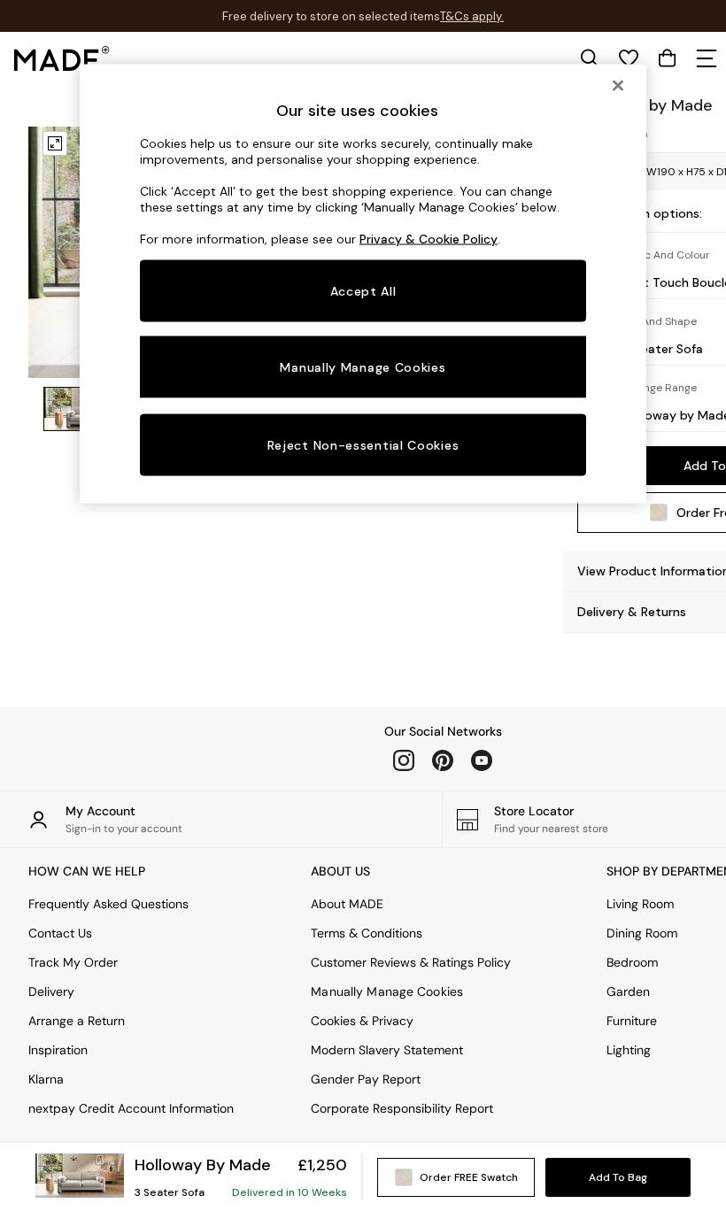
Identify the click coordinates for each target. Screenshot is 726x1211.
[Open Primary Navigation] (706, 58)
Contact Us (60, 933)
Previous (61, 249)
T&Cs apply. (472, 16)
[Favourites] (628, 58)
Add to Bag (618, 1177)
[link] (589, 58)
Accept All (363, 291)
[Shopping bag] (667, 58)
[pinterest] (442, 760)
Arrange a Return (76, 1021)
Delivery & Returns (631, 612)
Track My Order (73, 962)
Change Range (660, 388)
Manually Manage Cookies (387, 991)
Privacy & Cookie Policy (428, 239)
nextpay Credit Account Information (131, 1108)
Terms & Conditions (366, 933)
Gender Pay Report (366, 1079)
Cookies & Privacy (362, 1021)
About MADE (347, 904)
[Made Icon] (62, 58)
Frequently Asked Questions (108, 904)
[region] (363, 283)
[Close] (618, 85)
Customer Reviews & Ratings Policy (411, 962)
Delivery (51, 991)
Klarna (46, 1079)
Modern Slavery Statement (387, 1050)
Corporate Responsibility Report (402, 1108)
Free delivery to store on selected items (331, 16)
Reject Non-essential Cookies (363, 444)
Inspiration (58, 1050)
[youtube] (481, 760)
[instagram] (403, 760)
